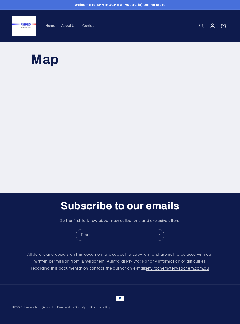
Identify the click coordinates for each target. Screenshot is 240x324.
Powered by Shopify (71, 307)
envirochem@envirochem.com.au (177, 268)
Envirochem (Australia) (40, 307)
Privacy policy (100, 307)
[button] (201, 26)
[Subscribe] (158, 235)
